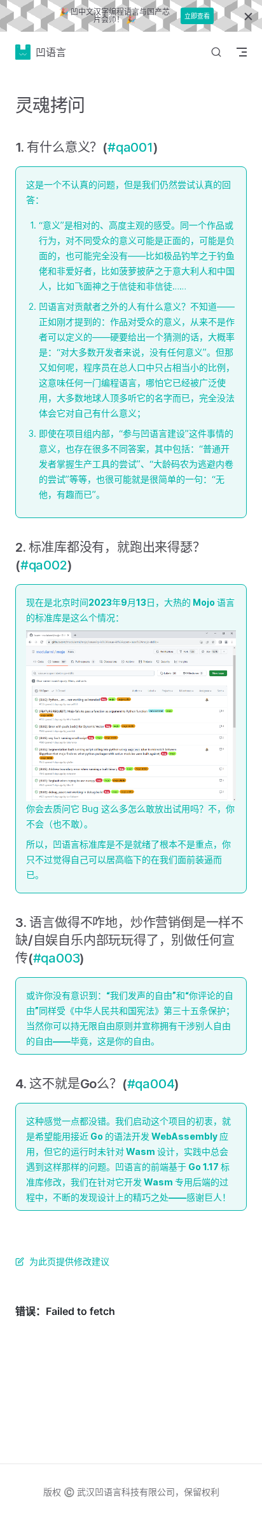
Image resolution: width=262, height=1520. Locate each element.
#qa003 (56, 958)
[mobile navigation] (241, 52)
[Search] (216, 51)
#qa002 (43, 565)
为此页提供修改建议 (69, 1261)
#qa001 (130, 147)
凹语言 (51, 52)
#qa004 (151, 1083)
